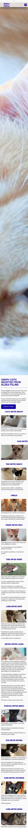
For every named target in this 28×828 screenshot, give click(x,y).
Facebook (20, 376)
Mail (25, 376)
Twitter (23, 376)
